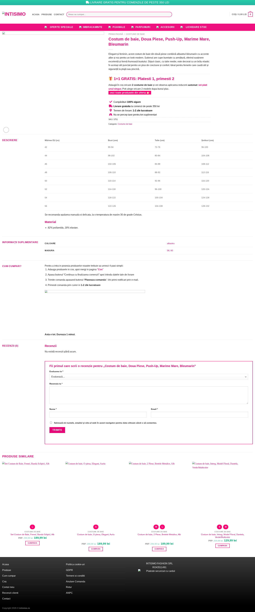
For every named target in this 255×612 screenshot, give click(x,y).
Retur (69, 587)
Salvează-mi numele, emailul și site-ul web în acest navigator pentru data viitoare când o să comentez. (105, 423)
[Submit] (169, 14)
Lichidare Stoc (196, 27)
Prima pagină (115, 34)
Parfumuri (142, 27)
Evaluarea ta (56, 371)
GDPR (69, 570)
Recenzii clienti (10, 593)
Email (154, 409)
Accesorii (167, 27)
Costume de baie (135, 34)
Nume (53, 409)
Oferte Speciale (61, 27)
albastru (171, 243)
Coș (4, 581)
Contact (59, 14)
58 (168, 250)
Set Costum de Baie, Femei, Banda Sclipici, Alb (32, 534)
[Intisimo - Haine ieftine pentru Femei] (15, 14)
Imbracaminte (92, 27)
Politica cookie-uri (75, 564)
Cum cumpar (9, 575)
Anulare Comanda (75, 581)
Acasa (35, 14)
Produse (46, 14)
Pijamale (119, 27)
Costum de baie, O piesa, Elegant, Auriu (96, 534)
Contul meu (8, 587)
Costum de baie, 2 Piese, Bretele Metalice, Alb (159, 534)
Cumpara (32, 543)
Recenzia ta (55, 383)
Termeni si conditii (75, 575)
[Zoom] (6, 130)
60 (172, 250)
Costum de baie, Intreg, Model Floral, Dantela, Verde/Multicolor (222, 535)
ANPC (69, 593)
